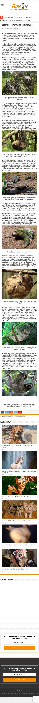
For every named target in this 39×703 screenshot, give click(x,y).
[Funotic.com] (19, 6)
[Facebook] (19, 691)
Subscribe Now (19, 648)
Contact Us (23, 695)
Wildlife (23, 416)
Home (3, 20)
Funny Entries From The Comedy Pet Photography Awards (18, 17)
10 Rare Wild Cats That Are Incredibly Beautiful (16, 521)
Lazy (12, 416)
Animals (8, 20)
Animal (6, 416)
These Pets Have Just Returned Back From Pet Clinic (18, 545)
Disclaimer (16, 695)
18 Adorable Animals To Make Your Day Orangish (17, 497)
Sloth (16, 416)
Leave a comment (8, 28)
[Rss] (18, 691)
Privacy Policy (34, 693)
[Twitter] (21, 691)
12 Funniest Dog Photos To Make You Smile (15, 569)
